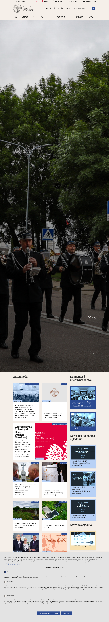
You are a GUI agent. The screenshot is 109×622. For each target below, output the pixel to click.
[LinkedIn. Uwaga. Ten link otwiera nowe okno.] (47, 8)
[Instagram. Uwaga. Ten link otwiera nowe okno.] (62, 8)
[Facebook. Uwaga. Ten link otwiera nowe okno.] (54, 8)
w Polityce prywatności (12, 564)
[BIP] (36, 1)
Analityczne (10, 581)
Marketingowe (10, 595)
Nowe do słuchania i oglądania (82, 520)
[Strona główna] (17, 8)
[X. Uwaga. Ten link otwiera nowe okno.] (58, 8)
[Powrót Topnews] (94, 388)
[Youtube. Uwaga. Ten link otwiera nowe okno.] (51, 8)
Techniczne (10, 572)
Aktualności (20, 459)
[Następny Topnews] (89, 388)
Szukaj (93, 8)
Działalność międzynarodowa (81, 461)
